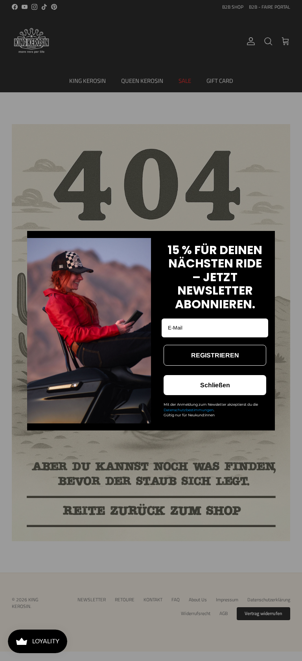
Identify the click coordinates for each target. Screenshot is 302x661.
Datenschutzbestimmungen (189, 410)
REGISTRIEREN (215, 355)
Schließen (215, 385)
